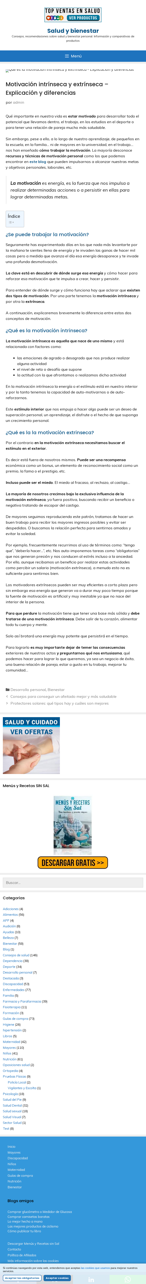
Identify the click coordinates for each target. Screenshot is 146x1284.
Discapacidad (13, 984)
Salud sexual (12, 1111)
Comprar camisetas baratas (29, 1217)
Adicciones (11, 909)
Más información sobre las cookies (33, 1261)
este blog (37, 161)
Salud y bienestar (73, 31)
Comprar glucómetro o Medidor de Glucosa (40, 1212)
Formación (11, 1013)
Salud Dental (12, 1105)
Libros (7, 1036)
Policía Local (17, 1082)
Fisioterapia (12, 1007)
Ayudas (8, 932)
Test (6, 1128)
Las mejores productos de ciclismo (33, 1226)
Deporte (9, 967)
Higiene (8, 1024)
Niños (7, 1053)
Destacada (11, 978)
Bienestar (56, 689)
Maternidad (11, 1042)
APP (6, 920)
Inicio (11, 1146)
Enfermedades (14, 990)
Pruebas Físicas (14, 1076)
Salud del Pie (12, 1099)
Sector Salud (12, 1123)
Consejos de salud (16, 955)
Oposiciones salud (16, 1065)
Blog (6, 949)
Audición (9, 926)
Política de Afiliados (22, 1255)
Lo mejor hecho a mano (25, 1221)
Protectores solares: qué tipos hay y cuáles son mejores (59, 703)
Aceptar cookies (57, 1278)
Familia (8, 995)
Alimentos (10, 915)
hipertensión (12, 1030)
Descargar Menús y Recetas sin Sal (33, 1244)
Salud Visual (12, 1117)
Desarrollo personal (28, 689)
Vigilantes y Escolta (22, 1088)
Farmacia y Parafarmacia (22, 1001)
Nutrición (10, 1059)
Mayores (9, 1048)
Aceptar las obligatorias (22, 1278)
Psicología (10, 1094)
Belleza (8, 938)
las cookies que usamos (95, 1267)
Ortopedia (10, 1071)
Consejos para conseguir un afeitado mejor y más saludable (63, 696)
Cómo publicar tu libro (24, 1231)
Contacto (14, 1249)
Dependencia (12, 961)
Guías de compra (15, 1019)
